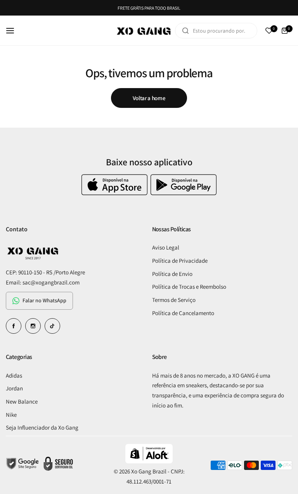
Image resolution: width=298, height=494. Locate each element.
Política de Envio (172, 273)
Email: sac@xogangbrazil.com (43, 282)
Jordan (14, 388)
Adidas (14, 375)
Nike (11, 414)
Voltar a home (149, 98)
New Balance (22, 401)
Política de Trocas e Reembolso (189, 286)
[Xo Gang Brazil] (144, 31)
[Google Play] (184, 193)
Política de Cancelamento (183, 313)
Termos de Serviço (174, 299)
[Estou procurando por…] (185, 30)
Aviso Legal (165, 247)
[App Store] (115, 193)
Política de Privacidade (180, 260)
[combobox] (216, 30)
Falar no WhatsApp (44, 300)
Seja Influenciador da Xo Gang (42, 427)
